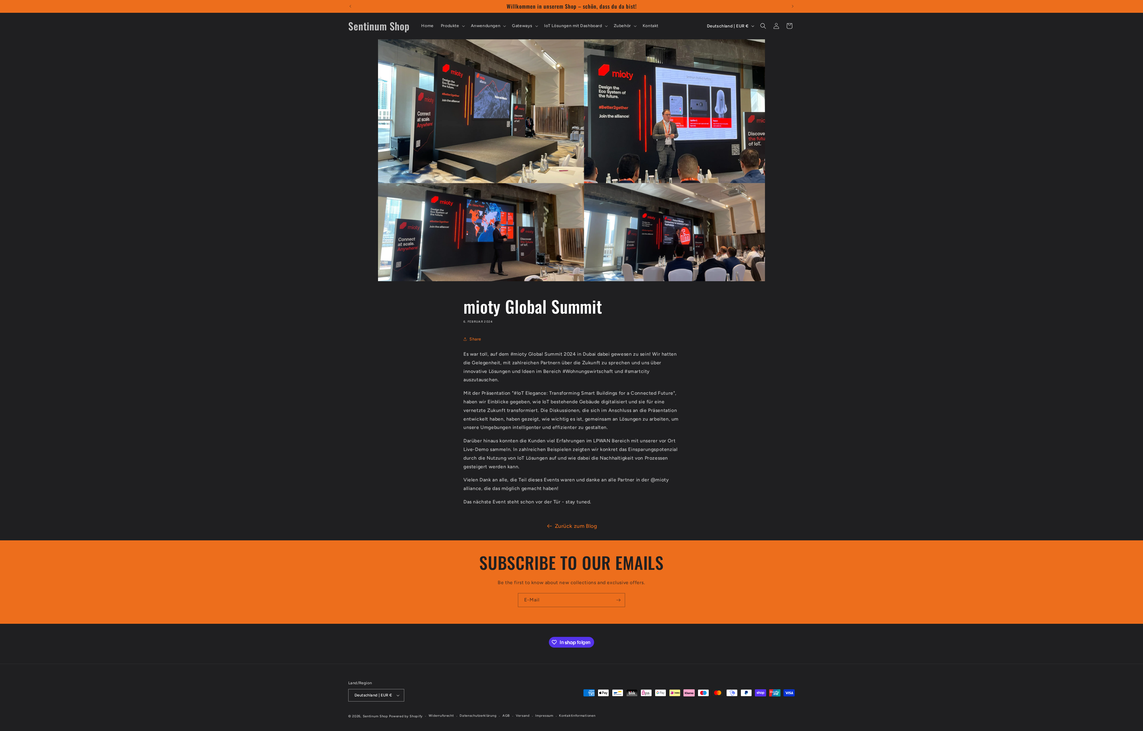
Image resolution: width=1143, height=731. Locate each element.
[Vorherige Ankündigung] (350, 6)
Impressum (544, 716)
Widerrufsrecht (441, 716)
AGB (506, 716)
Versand (523, 716)
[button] (452, 26)
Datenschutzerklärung (478, 716)
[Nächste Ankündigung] (792, 6)
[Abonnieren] (618, 600)
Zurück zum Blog (576, 526)
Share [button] (475, 339)
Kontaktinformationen (577, 716)
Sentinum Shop (375, 716)
